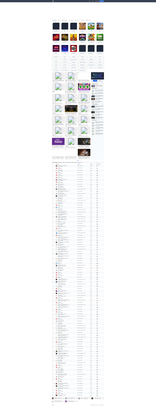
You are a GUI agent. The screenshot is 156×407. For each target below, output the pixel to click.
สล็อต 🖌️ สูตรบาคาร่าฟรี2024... (62, 223)
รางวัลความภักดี (82, 67)
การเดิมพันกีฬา (82, 59)
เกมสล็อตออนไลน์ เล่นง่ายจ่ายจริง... (62, 179)
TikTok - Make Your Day (98, 101)
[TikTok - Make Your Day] (93, 102)
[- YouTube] (93, 128)
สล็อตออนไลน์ (91, 59)
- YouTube (59, 172)
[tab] (54, 20)
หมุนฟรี (56, 67)
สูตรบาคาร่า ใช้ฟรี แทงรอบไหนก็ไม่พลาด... (63, 230)
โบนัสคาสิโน (56, 62)
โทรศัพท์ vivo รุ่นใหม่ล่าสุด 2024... (62, 281)
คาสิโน (90, 1)
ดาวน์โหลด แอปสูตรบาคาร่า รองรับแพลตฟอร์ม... (64, 316)
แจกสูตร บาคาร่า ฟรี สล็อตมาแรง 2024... (63, 258)
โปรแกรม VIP (65, 62)
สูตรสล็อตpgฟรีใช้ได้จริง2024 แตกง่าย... (63, 214)
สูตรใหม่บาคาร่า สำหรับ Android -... (62, 216)
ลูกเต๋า (100, 59)
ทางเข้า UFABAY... (60, 323)
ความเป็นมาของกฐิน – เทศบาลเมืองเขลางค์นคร (101, 117)
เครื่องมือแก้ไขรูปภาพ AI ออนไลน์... (62, 265)
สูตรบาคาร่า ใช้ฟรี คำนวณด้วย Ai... (62, 290)
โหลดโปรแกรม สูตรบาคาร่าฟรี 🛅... (62, 374)
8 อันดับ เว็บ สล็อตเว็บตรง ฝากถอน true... (63, 253)
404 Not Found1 (60, 170)
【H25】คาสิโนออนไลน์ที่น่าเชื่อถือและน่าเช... (63, 239)
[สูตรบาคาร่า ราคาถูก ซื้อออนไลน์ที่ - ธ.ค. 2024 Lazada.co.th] (93, 93)
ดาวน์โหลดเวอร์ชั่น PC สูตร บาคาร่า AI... (63, 279)
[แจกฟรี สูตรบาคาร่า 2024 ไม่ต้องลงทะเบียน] (93, 107)
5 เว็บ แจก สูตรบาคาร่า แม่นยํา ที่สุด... (62, 165)
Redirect (59, 221)
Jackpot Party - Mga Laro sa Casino (92, 53)
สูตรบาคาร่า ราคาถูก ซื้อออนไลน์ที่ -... (62, 339)
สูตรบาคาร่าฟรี (56, 70)
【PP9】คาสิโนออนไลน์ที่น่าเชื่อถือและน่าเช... (63, 251)
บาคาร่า (56, 59)
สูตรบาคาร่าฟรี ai (73, 70)
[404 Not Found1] (93, 123)
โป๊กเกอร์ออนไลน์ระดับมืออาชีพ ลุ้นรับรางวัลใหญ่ (99, 86)
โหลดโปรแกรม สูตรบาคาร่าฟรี (82, 70)
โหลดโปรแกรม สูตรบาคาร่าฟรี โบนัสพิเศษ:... (63, 237)
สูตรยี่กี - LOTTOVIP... (60, 225)
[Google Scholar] (93, 134)
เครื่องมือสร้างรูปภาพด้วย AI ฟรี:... (62, 188)
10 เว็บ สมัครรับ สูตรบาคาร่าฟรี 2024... (63, 383)
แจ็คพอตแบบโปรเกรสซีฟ (73, 59)
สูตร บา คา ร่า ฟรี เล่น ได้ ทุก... (61, 283)
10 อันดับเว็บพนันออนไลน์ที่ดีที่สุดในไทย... (63, 353)
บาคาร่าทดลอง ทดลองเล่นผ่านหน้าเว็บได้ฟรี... (63, 385)
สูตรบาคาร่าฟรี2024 (64, 70)
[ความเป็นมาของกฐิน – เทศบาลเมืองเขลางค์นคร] (93, 118)
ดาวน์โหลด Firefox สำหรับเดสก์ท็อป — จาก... (63, 232)
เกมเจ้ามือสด (64, 59)
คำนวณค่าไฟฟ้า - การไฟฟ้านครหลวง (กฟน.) (63, 355)
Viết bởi (59, 207)
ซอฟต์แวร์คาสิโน (73, 67)
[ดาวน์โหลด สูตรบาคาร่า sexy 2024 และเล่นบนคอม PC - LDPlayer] (93, 112)
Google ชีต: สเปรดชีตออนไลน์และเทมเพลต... (63, 334)
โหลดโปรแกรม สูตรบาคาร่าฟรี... (62, 325)
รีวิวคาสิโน (100, 62)
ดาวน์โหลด (101, 1)
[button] (76, 160)
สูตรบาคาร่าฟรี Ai (97, 102)
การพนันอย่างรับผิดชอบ (82, 62)
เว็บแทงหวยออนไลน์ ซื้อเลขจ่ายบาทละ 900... (63, 246)
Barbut (56, 53)
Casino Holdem (73, 53)
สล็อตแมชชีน (97, 1)
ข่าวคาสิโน (91, 67)
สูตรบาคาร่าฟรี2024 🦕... (61, 369)
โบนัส (93, 1)
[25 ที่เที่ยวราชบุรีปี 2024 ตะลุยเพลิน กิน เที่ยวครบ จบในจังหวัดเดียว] (93, 99)
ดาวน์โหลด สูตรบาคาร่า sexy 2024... (62, 195)
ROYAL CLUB (82, 53)
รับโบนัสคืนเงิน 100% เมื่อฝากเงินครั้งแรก (99, 85)
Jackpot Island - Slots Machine (100, 53)
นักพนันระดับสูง (91, 62)
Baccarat (64, 53)
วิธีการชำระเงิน (65, 67)
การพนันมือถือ (73, 62)
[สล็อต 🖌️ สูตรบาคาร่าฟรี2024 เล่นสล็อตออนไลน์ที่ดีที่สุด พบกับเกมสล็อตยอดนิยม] (93, 125)
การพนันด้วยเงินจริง (99, 67)
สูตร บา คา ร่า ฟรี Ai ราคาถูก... (62, 346)
